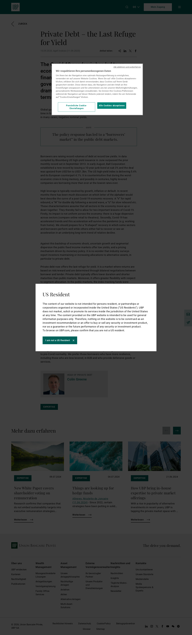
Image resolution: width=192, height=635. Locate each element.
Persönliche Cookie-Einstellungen (76, 107)
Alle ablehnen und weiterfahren (127, 67)
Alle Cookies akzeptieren (112, 105)
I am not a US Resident (57, 340)
